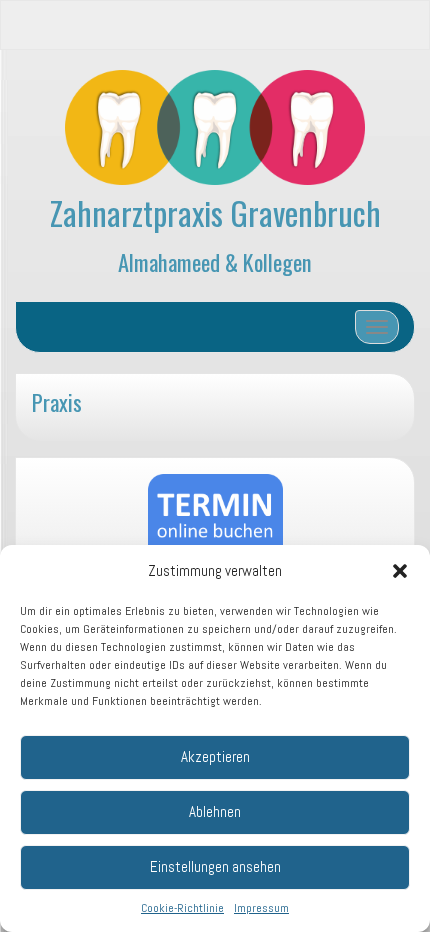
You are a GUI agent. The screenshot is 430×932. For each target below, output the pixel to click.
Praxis (57, 401)
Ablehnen (215, 811)
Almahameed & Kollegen (215, 261)
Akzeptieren (215, 756)
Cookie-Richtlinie (182, 908)
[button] (400, 571)
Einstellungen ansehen (215, 866)
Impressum (261, 908)
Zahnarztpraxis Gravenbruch (215, 212)
